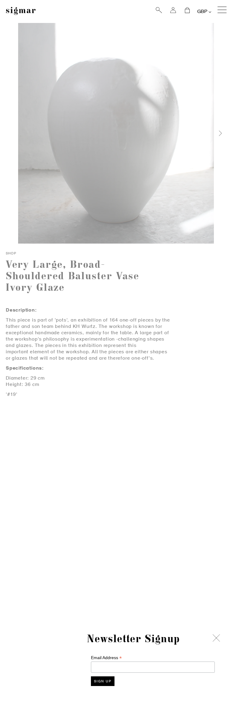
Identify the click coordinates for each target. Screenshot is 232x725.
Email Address (106, 658)
